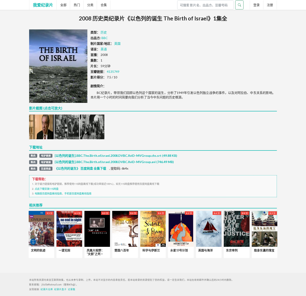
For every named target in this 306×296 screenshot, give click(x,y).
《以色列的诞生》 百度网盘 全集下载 (80, 168)
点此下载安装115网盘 (46, 188)
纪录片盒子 (60, 289)
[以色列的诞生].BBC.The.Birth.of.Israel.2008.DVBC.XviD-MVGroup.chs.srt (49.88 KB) (116, 155)
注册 (270, 5)
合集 (104, 5)
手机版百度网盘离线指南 (77, 193)
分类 (90, 5)
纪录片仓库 (47, 289)
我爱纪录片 (43, 5)
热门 (77, 5)
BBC (104, 38)
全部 (63, 5)
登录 (256, 5)
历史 (104, 32)
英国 (117, 43)
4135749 (113, 71)
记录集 (71, 289)
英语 (104, 49)
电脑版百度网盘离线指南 (48, 193)
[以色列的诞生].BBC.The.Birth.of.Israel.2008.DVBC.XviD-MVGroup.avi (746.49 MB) (114, 162)
